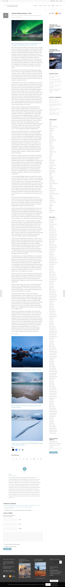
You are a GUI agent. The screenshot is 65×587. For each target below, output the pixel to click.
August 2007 (52, 398)
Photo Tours (52, 182)
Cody (20, 17)
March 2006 (52, 425)
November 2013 (53, 279)
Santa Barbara (52, 190)
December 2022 (53, 219)
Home (57, 0)
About (61, 0)
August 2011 (52, 318)
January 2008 (52, 390)
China (50, 133)
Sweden (51, 197)
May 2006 (51, 421)
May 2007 (51, 403)
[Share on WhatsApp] (20, 459)
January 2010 (52, 349)
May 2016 (51, 242)
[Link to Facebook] (5, 1)
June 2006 (51, 420)
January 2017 (52, 232)
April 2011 (51, 324)
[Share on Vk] (34, 459)
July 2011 (51, 319)
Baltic (50, 125)
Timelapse (51, 200)
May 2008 (51, 383)
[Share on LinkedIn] (27, 459)
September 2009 (53, 356)
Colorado (51, 138)
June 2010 (51, 341)
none (50, 175)
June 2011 (51, 321)
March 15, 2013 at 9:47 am (8, 508)
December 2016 (53, 234)
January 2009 (52, 369)
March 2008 (52, 386)
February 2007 (52, 408)
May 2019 (51, 226)
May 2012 (51, 306)
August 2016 (52, 241)
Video (50, 207)
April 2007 (51, 405)
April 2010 (51, 344)
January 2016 (52, 244)
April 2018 (51, 227)
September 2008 (53, 376)
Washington (52, 210)
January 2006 (52, 428)
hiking (50, 150)
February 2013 (52, 291)
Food (50, 143)
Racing (50, 187)
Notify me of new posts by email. (10, 546)
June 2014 (51, 267)
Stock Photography (53, 193)
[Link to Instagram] (7, 1)
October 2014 (52, 261)
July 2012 (51, 303)
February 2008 (52, 388)
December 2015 (53, 246)
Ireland (51, 155)
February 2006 (52, 426)
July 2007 (51, 400)
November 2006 (53, 413)
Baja (50, 123)
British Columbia (53, 126)
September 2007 (53, 396)
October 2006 (52, 415)
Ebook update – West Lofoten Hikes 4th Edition (8, 571)
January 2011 (52, 329)
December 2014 (53, 259)
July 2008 (51, 379)
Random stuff (52, 188)
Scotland (51, 192)
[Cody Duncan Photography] (11, 5)
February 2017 (52, 231)
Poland (51, 185)
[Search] (60, 5)
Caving (50, 131)
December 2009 (53, 351)
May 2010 (51, 343)
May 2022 (51, 221)
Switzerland (52, 198)
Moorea (51, 167)
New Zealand (52, 172)
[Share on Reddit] (37, 459)
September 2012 (53, 299)
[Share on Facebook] (13, 459)
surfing (51, 195)
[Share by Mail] (41, 459)
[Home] (1, 293)
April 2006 (51, 423)
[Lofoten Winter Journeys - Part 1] (5, 15)
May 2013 (51, 286)
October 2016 (52, 237)
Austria (51, 121)
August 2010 (52, 338)
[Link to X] (3, 1)
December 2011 (53, 314)
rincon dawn (55, 99)
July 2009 (51, 359)
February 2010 (52, 348)
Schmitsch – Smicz (55, 102)
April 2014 (51, 271)
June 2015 (51, 254)
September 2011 (53, 316)
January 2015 (52, 257)
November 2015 (53, 247)
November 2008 (53, 373)
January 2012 (52, 313)
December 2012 (53, 294)
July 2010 (51, 339)
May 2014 (51, 269)
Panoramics (52, 180)
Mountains (51, 170)
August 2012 (52, 301)
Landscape (27, 15)
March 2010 (52, 346)
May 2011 (51, 323)
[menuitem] (35, 5)
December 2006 (53, 411)
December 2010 (53, 331)
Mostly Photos (38, 15)
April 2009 (51, 364)
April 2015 (51, 256)
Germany (51, 147)
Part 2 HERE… (15, 334)
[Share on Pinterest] (23, 459)
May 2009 (51, 363)
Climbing (51, 136)
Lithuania (51, 163)
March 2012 (52, 309)
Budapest (51, 128)
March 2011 (52, 326)
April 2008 (51, 385)
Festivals (51, 142)
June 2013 (51, 284)
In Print (51, 153)
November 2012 (53, 296)
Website (20, 528)
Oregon (51, 178)
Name (20, 519)
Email (20, 524)
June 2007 (51, 401)
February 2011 (52, 328)
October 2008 (52, 374)
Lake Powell (52, 160)
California (51, 130)
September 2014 (53, 262)
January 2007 (52, 410)
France (50, 145)
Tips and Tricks (52, 202)
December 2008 (53, 371)
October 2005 (52, 433)
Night (50, 173)
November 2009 (53, 353)
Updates (51, 205)
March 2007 (52, 406)
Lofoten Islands (32, 15)
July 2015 (51, 252)
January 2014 (52, 276)
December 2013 (53, 277)
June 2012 (51, 304)
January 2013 (52, 293)
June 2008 (51, 381)
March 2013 (52, 289)
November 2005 (53, 431)
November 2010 (53, 333)
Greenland (51, 148)
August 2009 (52, 358)
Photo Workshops (53, 183)
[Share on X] (17, 459)
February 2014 (52, 274)
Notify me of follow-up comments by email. (12, 544)
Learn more (54, 584)
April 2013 (51, 287)
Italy (50, 157)
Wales (50, 208)
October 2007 (52, 395)
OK (47, 584)
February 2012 (52, 311)
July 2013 (51, 282)
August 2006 (52, 416)
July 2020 (51, 222)
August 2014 (52, 264)
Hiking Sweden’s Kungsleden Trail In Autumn (54, 113)
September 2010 (53, 336)
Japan (50, 158)
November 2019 (53, 224)
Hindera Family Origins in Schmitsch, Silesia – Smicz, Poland (55, 106)
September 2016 (53, 239)
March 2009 (52, 366)
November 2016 (53, 236)
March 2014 (52, 272)
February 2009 (52, 368)
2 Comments (20, 15)
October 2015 (52, 249)
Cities (50, 135)
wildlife (51, 212)
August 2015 (52, 251)
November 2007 (53, 393)
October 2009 (52, 354)
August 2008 (52, 378)
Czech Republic (52, 140)
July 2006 (51, 418)
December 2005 (53, 430)
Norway (12, 17)
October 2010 (52, 334)
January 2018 (52, 229)
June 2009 (51, 361)
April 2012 (51, 308)
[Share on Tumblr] (30, 459)
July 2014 (51, 266)
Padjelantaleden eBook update (54, 79)
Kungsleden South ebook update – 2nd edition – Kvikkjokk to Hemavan (55, 90)
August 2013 (52, 281)
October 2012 (52, 298)
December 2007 (53, 391)
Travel (16, 17)
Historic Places (52, 152)
